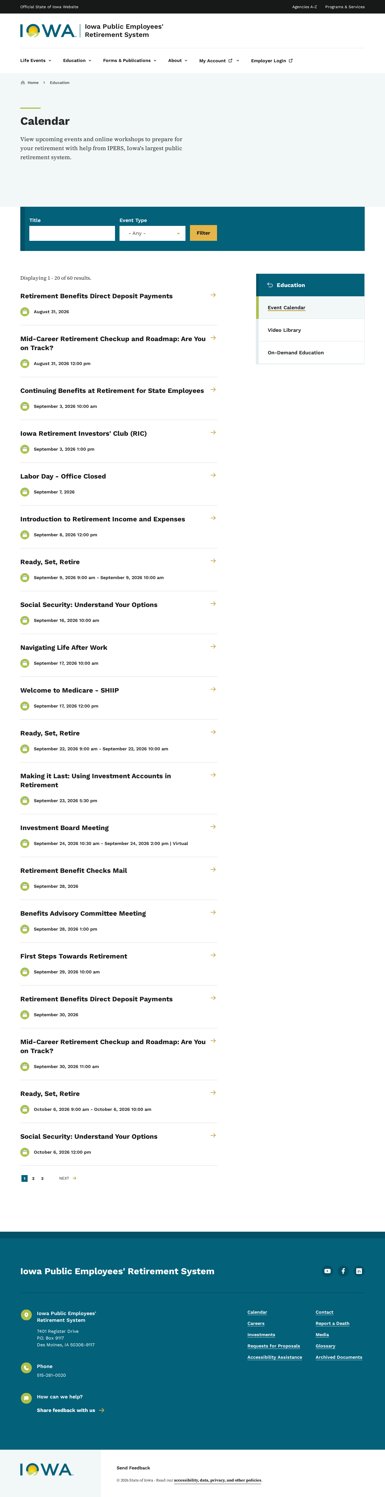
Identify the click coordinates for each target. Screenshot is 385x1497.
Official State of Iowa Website (49, 7)
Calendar (257, 1312)
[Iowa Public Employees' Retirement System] (48, 30)
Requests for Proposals (273, 1346)
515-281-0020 (51, 1375)
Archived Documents (339, 1357)
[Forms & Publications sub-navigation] (155, 60)
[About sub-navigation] (186, 60)
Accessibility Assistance (274, 1357)
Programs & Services (345, 7)
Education (60, 82)
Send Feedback (133, 1468)
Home (33, 82)
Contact (324, 1312)
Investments (261, 1334)
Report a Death (332, 1323)
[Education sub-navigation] (90, 60)
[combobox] (152, 233)
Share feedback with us (66, 1410)
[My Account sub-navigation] (238, 60)
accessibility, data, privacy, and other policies (217, 1480)
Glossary (325, 1346)
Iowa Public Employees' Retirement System (124, 31)
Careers (256, 1323)
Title (35, 220)
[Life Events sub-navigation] (50, 60)
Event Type (133, 220)
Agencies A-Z (304, 7)
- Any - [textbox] (137, 233)
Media (322, 1334)
